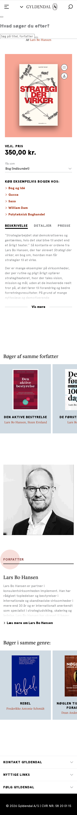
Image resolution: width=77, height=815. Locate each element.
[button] (70, 6)
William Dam (18, 208)
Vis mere (38, 307)
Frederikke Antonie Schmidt (25, 708)
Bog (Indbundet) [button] (17, 168)
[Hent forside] (64, 76)
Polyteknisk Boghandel (26, 214)
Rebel (25, 703)
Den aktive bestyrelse (25, 417)
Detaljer (43, 225)
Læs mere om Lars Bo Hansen (30, 623)
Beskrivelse (16, 225)
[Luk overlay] (1, 16)
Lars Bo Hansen (40, 40)
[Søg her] (36, 37)
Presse (64, 225)
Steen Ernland (37, 422)
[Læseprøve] (64, 67)
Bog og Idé (16, 188)
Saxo (12, 201)
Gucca (13, 194)
